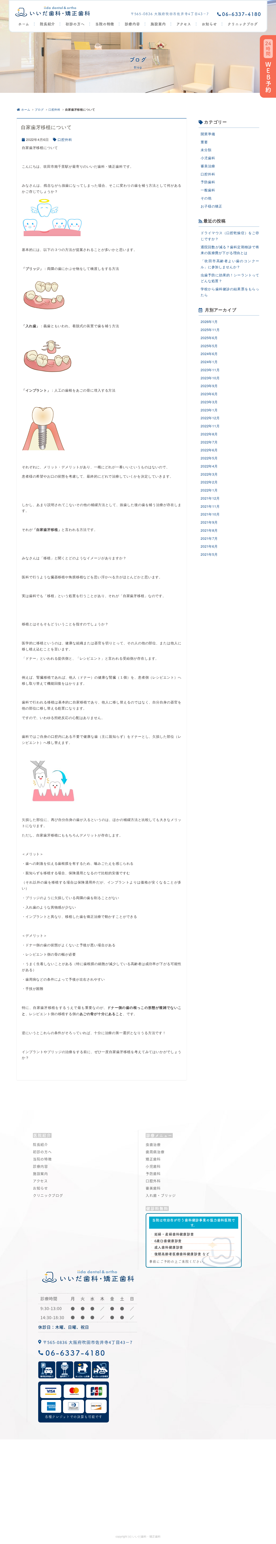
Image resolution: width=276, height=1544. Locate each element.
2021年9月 (209, 522)
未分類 (206, 149)
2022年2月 (209, 481)
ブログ (39, 109)
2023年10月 (210, 377)
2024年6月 (209, 353)
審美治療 (208, 165)
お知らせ (209, 24)
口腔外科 (54, 109)
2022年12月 (210, 417)
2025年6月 (209, 337)
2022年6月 (209, 449)
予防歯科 (208, 181)
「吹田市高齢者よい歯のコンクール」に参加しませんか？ (230, 263)
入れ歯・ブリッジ (161, 1195)
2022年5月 (209, 457)
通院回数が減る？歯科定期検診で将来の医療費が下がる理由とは (230, 249)
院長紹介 (47, 24)
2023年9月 (209, 385)
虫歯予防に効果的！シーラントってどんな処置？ (230, 277)
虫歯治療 (153, 1144)
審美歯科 (153, 1188)
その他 (206, 197)
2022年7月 (209, 441)
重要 (204, 141)
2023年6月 (209, 393)
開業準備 (208, 133)
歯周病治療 (155, 1151)
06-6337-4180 (241, 14)
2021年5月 (209, 554)
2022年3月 (209, 474)
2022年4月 (209, 466)
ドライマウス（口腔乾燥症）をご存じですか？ (230, 235)
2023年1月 (209, 409)
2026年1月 (209, 321)
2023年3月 (209, 401)
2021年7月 (209, 538)
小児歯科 (208, 157)
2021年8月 (209, 530)
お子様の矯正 (211, 206)
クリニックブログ (243, 24)
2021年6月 (209, 546)
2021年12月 (210, 498)
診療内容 (40, 1166)
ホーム (23, 24)
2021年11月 (210, 506)
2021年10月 (210, 514)
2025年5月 (209, 345)
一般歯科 (208, 189)
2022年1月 (209, 490)
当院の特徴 (104, 24)
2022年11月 (210, 425)
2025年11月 (210, 329)
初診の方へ (75, 24)
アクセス (183, 24)
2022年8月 (209, 433)
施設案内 (158, 24)
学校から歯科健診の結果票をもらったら (230, 291)
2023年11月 (210, 369)
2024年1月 (209, 361)
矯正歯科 (153, 1158)
